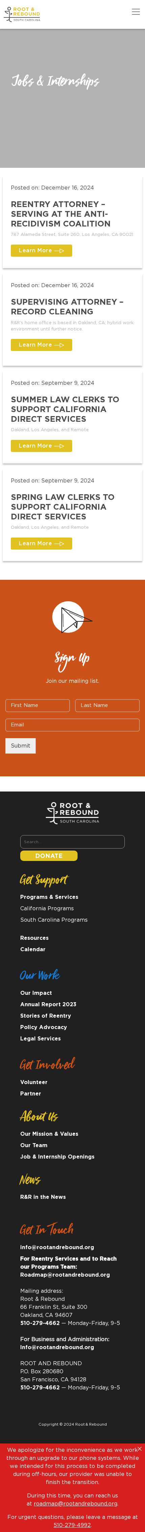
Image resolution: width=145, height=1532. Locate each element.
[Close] (139, 1448)
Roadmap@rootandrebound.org (65, 1275)
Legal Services (40, 1038)
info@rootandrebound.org (57, 1247)
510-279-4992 (72, 1525)
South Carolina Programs (54, 920)
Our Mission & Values (49, 1134)
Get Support (43, 882)
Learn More (36, 250)
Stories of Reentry (45, 1016)
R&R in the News (43, 1197)
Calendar (33, 949)
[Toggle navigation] (136, 11)
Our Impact (36, 993)
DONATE (49, 856)
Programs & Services (49, 897)
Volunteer (34, 1082)
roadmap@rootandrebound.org (75, 1504)
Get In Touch (47, 1232)
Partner (30, 1093)
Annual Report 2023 (48, 1004)
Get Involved (47, 1067)
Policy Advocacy (43, 1027)
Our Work (39, 978)
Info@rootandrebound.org (57, 1347)
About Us (39, 1119)
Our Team (34, 1145)
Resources (34, 938)
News (30, 1182)
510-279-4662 (40, 1323)
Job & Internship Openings (57, 1157)
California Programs (47, 908)
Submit (20, 746)
